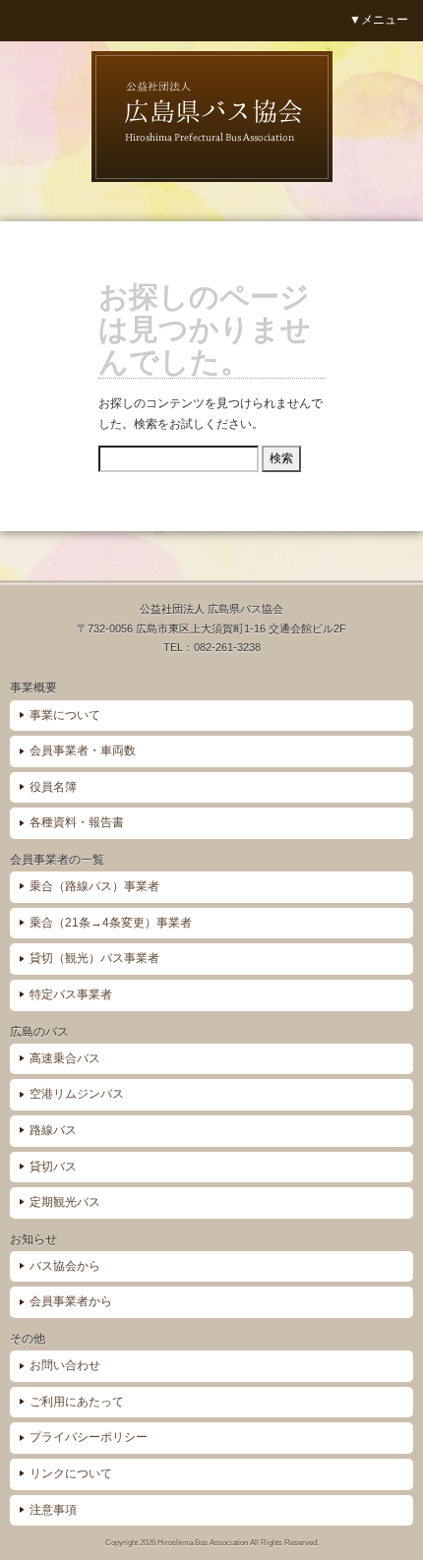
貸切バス (53, 1166)
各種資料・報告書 (77, 822)
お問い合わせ (65, 1365)
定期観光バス (65, 1202)
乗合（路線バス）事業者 (94, 886)
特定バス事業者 (71, 994)
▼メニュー (378, 20)
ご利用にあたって (77, 1402)
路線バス (53, 1130)
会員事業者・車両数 (83, 750)
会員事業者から (71, 1301)
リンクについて (71, 1473)
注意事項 (53, 1510)
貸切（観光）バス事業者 (94, 958)
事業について (65, 715)
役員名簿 (53, 787)
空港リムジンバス (77, 1094)
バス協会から (65, 1266)
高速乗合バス (65, 1058)
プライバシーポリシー (89, 1437)
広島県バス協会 (211, 116)
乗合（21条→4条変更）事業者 (111, 923)
